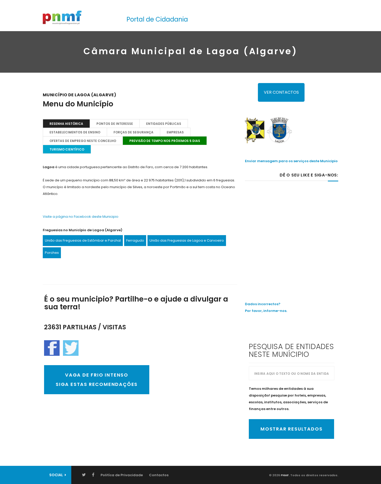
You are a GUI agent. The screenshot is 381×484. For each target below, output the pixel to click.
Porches (52, 252)
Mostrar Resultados (291, 429)
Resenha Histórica (66, 123)
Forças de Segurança (133, 132)
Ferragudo (135, 240)
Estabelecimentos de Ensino (75, 132)
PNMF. (285, 475)
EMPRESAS (175, 132)
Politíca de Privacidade (122, 475)
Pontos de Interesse (114, 123)
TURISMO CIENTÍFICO (67, 149)
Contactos (158, 475)
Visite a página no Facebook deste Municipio (80, 216)
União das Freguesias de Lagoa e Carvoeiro (187, 240)
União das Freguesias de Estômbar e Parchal (83, 240)
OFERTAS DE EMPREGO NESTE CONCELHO (83, 141)
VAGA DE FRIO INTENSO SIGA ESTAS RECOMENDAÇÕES (97, 379)
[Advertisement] (291, 230)
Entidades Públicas (163, 123)
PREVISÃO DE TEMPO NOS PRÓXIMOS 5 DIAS (164, 141)
